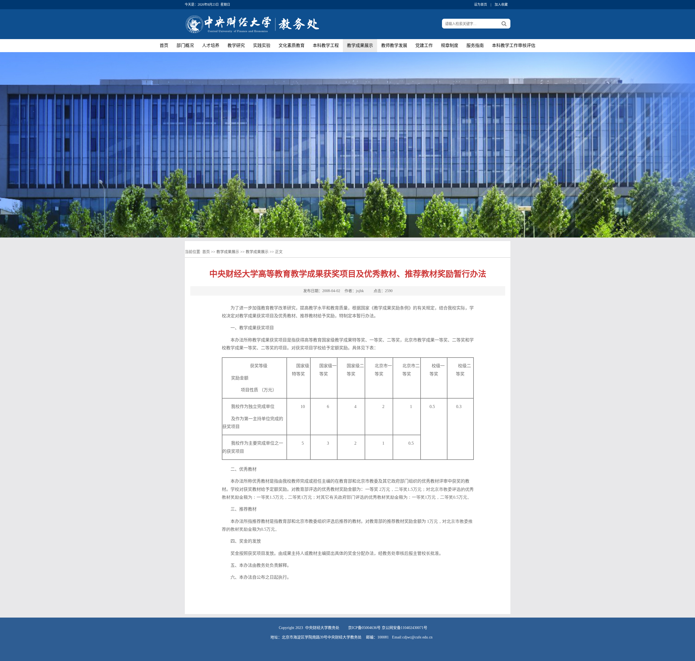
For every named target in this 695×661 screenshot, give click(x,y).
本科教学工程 (326, 45)
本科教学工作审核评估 (513, 45)
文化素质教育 (292, 45)
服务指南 (475, 45)
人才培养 (210, 45)
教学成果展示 (360, 45)
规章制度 (449, 45)
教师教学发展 (394, 45)
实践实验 (261, 45)
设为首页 (480, 5)
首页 (164, 45)
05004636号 (371, 628)
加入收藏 (501, 5)
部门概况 (185, 45)
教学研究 (236, 45)
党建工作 (424, 45)
